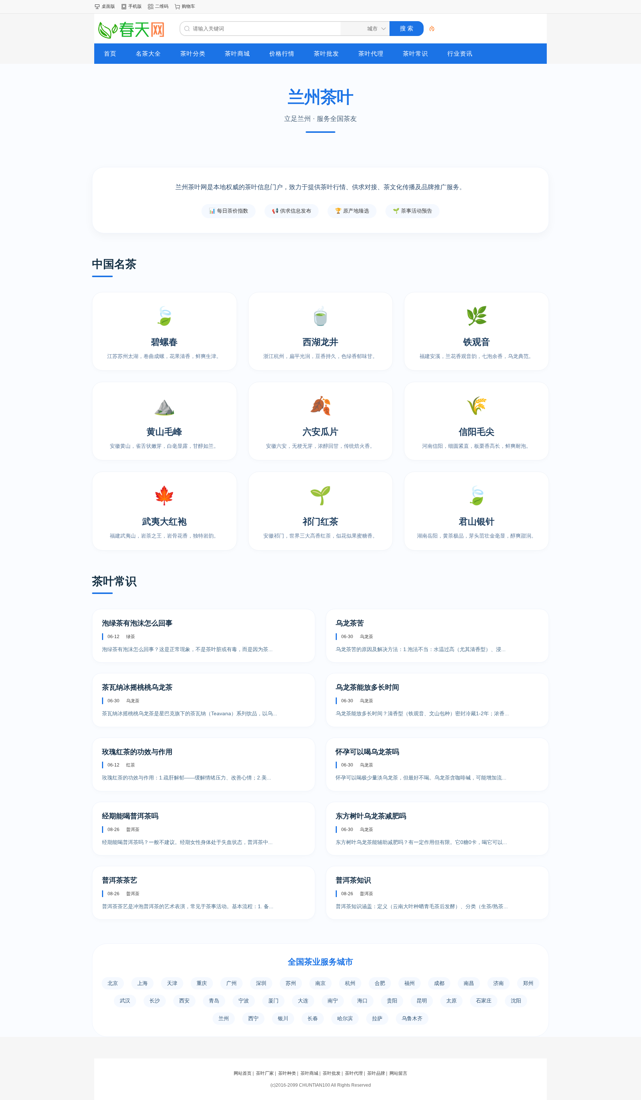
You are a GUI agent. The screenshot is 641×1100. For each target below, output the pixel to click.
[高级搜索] (429, 28)
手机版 (135, 6)
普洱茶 (132, 829)
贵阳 (392, 1001)
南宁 (333, 1001)
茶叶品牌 (376, 1073)
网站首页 (243, 1073)
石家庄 (484, 1001)
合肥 (380, 983)
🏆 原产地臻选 (352, 211)
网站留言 (398, 1073)
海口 (362, 1001)
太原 (451, 1001)
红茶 (130, 765)
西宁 (253, 1018)
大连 (303, 1001)
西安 (184, 1001)
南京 (320, 983)
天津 (172, 983)
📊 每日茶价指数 (228, 211)
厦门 (273, 1001)
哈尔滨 (345, 1018)
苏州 (291, 983)
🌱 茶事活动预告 (412, 211)
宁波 (244, 1001)
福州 (409, 983)
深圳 (261, 983)
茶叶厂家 (265, 1073)
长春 (313, 1018)
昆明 (422, 1001)
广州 (231, 983)
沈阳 (516, 1001)
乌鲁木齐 (412, 1018)
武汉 (125, 1001)
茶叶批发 (332, 1073)
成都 (439, 983)
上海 (142, 983)
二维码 (161, 6)
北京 (113, 983)
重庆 (202, 983)
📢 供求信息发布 (291, 211)
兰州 (223, 1018)
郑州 (528, 983)
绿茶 (130, 636)
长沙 (154, 1001)
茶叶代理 (354, 1073)
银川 (283, 1018)
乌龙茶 (366, 636)
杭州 (350, 983)
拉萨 (377, 1018)
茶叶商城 (309, 1073)
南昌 (469, 983)
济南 (498, 983)
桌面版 (108, 6)
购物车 (188, 6)
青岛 (214, 1001)
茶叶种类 (287, 1073)
